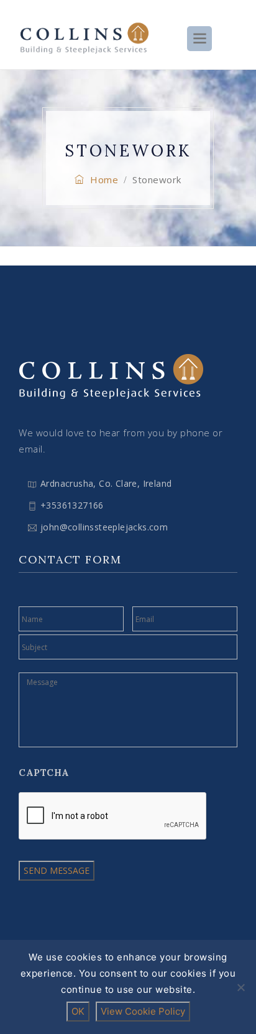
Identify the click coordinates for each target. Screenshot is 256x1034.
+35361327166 (72, 505)
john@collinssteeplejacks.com (104, 527)
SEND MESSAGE (56, 870)
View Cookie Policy (143, 1011)
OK (78, 1011)
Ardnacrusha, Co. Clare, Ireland (105, 483)
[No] (240, 987)
